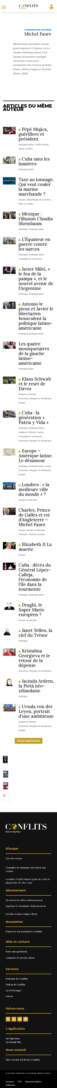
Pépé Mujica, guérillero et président (33, 134)
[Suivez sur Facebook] (8, 1019)
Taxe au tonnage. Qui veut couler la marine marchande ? (36, 187)
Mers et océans (26, 203)
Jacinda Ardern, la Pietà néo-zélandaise (36, 685)
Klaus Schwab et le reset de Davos (35, 383)
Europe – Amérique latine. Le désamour (36, 455)
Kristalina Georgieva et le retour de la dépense (34, 658)
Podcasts (23, 534)
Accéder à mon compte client (21, 914)
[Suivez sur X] (14, 1019)
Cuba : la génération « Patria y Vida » (34, 417)
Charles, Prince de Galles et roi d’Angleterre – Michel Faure (34, 517)
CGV (19, 1081)
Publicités (10, 1085)
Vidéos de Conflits (15, 984)
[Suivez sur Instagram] (25, 1019)
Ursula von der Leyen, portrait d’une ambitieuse (36, 711)
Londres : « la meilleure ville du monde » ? (34, 489)
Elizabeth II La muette (35, 547)
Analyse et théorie (27, 394)
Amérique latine (26, 144)
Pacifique (23, 696)
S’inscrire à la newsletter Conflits (24, 931)
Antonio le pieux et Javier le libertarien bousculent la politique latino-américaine (36, 316)
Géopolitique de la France (38, 199)
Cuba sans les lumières (34, 161)
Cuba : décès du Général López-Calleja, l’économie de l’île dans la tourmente (35, 577)
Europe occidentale (28, 499)
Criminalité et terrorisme (30, 258)
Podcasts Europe (37, 534)
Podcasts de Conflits (17, 978)
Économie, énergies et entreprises (35, 398)
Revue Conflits (25, 148)
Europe (22, 199)
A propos (10, 1081)
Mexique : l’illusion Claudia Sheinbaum (36, 218)
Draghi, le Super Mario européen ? (31, 609)
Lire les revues (14, 858)
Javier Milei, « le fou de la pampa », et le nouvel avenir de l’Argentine (36, 278)
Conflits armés (42, 144)
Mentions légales (33, 1081)
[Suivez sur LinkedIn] (19, 1019)
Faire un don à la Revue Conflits (23, 1059)
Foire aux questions (16, 951)
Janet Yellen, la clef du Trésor (35, 633)
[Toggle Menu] (3, 7)
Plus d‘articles (28, 740)
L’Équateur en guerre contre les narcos (34, 244)
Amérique (23, 229)
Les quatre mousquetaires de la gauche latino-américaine (34, 353)
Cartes (40, 432)
